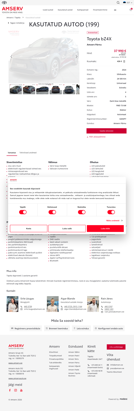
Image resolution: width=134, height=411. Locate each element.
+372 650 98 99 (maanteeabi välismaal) (95, 373)
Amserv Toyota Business (74, 374)
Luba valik (67, 228)
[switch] (52, 212)
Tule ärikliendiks (55, 362)
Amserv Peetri (73, 355)
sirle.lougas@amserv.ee (34, 309)
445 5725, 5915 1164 (73, 306)
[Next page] (76, 57)
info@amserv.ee (116, 365)
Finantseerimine (100, 10)
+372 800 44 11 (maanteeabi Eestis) (95, 366)
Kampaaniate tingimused (54, 367)
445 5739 (28, 306)
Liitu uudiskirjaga (116, 347)
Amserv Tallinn (74, 352)
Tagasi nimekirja (17, 23)
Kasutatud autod (65, 10)
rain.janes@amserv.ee (114, 311)
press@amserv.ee (117, 368)
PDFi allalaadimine (97, 136)
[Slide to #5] (69, 89)
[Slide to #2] (29, 89)
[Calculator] (124, 61)
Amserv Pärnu (73, 362)
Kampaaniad (82, 10)
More (115, 10)
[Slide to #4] (56, 89)
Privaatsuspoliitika (56, 359)
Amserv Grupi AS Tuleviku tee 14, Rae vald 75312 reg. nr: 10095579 (22, 356)
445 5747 (109, 306)
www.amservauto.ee (17, 378)
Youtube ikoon (21, 390)
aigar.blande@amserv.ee (75, 309)
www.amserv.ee (15, 363)
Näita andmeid (112, 220)
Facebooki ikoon (10, 390)
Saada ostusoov (106, 131)
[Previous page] (12, 57)
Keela (28, 228)
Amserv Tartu (73, 359)
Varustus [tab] (12, 152)
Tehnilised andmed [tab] (28, 152)
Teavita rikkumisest (114, 372)
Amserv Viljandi (74, 366)
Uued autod (48, 10)
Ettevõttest (53, 352)
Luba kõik (105, 228)
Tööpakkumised (55, 355)
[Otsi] (118, 3)
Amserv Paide (73, 369)
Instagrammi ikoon (15, 390)
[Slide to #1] (16, 89)
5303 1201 (109, 309)
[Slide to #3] (42, 89)
